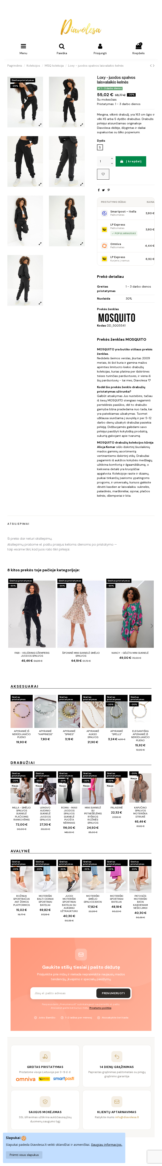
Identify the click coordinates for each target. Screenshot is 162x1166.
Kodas (101, 325)
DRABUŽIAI (23, 762)
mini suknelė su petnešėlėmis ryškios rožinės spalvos (93, 815)
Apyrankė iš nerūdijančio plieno (21, 734)
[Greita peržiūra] (52, 592)
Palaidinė (117, 807)
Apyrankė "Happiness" (45, 732)
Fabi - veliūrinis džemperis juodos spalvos (32, 654)
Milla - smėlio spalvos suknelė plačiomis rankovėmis (21, 814)
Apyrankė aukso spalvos (92, 734)
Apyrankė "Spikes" (69, 732)
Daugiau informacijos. (106, 1145)
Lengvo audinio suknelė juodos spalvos (45, 814)
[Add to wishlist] (103, 174)
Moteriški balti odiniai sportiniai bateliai (45, 900)
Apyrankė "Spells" (116, 732)
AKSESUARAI (25, 686)
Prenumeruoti (113, 993)
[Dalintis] (99, 190)
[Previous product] (151, 66)
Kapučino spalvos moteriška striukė (140, 812)
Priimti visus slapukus (24, 1155)
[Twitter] (103, 190)
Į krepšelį (134, 161)
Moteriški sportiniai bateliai (116, 899)
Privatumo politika (100, 1008)
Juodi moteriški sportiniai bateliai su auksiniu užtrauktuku (69, 903)
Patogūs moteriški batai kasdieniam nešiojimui (140, 902)
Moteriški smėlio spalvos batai (93, 899)
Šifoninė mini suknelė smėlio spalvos (81, 654)
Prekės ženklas (108, 309)
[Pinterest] (109, 190)
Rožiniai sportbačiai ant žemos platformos (21, 900)
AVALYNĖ (20, 851)
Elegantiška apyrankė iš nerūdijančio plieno (140, 735)
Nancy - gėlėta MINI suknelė (130, 653)
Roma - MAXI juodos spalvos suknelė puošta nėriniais (69, 815)
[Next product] (154, 66)
